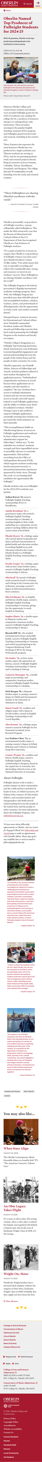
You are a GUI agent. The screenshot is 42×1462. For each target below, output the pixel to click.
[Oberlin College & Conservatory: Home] (9, 3)
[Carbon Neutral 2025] (21, 1406)
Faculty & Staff (10, 1445)
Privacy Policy (10, 1418)
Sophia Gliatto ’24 (14, 616)
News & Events (10, 1343)
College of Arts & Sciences (15, 1325)
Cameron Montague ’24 (17, 674)
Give (17, 1363)
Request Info (11, 1357)
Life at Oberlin (10, 1336)
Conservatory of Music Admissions (19, 1383)
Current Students (11, 1437)
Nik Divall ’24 (12, 577)
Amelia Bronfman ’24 (15, 511)
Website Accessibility (13, 1429)
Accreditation (10, 1425)
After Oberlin (29, 1091)
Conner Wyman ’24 (14, 755)
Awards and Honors (12, 1091)
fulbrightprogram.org (13, 815)
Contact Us (8, 1432)
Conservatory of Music (13, 1329)
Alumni (7, 1096)
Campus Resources (12, 1347)
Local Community (11, 1453)
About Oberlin (10, 1340)
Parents (7, 1449)
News (8, 10)
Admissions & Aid (11, 1333)
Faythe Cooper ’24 (14, 563)
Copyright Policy (11, 1422)
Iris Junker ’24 (12, 658)
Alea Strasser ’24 (13, 724)
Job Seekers (9, 1457)
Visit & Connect (26, 1357)
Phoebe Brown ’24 (14, 536)
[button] (28, 3)
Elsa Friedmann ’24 (14, 597)
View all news (12, 1301)
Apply (8, 1363)
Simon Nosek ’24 (13, 708)
